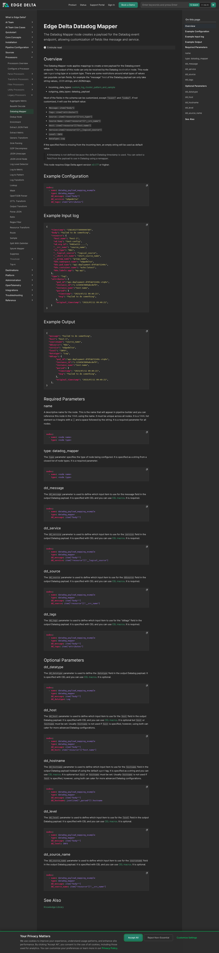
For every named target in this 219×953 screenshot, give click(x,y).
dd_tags (189, 79)
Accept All (133, 937)
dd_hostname (191, 102)
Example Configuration (197, 31)
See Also (189, 119)
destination (125, 69)
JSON (62, 81)
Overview (190, 26)
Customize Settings (187, 937)
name (188, 53)
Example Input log (194, 36)
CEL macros (118, 498)
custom (76, 87)
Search (195, 5)
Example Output (193, 42)
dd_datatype (191, 91)
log (82, 87)
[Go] (213, 5)
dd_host (189, 97)
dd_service (190, 69)
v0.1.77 (95, 164)
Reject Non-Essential (158, 937)
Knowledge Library (54, 907)
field (104, 77)
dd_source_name (193, 113)
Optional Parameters (196, 86)
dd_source (190, 74)
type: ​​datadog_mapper (196, 58)
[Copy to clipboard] (146, 185)
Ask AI (206, 5)
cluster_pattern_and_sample (100, 87)
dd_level (189, 107)
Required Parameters (196, 47)
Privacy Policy (109, 948)
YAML (75, 416)
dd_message (191, 63)
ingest (51, 73)
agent (102, 770)
